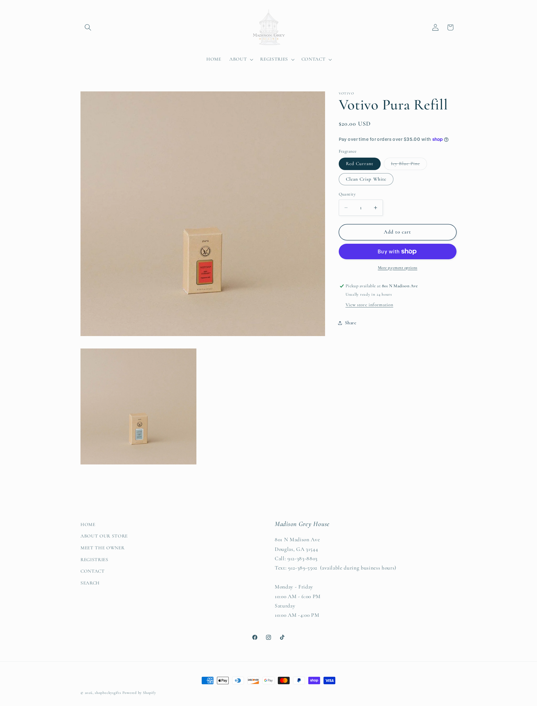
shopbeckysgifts (108, 692)
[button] (87, 27)
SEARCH (90, 583)
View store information (369, 304)
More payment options (397, 267)
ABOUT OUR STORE (104, 536)
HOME (87, 524)
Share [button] (350, 323)
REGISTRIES (94, 559)
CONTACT (92, 571)
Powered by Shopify (139, 692)
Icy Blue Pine (409, 165)
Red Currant (360, 164)
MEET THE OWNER (102, 548)
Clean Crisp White (366, 179)
